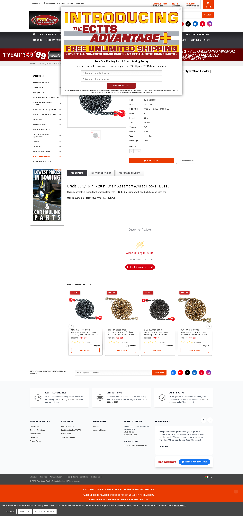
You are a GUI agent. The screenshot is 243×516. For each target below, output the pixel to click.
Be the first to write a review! (140, 267)
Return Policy (35, 437)
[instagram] (209, 24)
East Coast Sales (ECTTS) (71, 430)
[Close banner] (236, 492)
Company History (99, 430)
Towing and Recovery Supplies (43, 103)
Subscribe (159, 373)
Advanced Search (57, 477)
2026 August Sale (47, 34)
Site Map (43, 477)
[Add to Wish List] (100, 291)
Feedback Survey (67, 426)
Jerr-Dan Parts (53, 40)
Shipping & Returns (101, 173)
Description (77, 173)
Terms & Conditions (37, 430)
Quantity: (132, 146)
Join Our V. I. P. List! (200, 40)
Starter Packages (41, 152)
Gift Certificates (67, 434)
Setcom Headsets (41, 129)
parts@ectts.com (130, 435)
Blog (68, 477)
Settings (9, 511)
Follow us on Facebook (196, 462)
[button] (95, 135)
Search (207, 15)
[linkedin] (195, 24)
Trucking (37, 40)
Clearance (38, 88)
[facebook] (173, 372)
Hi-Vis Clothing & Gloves (198, 34)
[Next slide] (210, 420)
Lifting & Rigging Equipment (41, 135)
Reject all (24, 511)
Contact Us (34, 426)
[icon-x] (188, 24)
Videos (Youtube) (68, 437)
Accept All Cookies (44, 511)
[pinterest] (202, 24)
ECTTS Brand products (43, 157)
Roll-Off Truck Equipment (45, 110)
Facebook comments (129, 173)
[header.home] (34, 34)
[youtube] (180, 372)
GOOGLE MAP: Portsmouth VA (135, 446)
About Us (96, 426)
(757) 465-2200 (130, 432)
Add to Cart (85, 350)
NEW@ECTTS (38, 92)
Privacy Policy (35, 441)
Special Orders (35, 434)
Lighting (37, 147)
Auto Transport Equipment (46, 97)
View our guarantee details (69, 399)
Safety (36, 142)
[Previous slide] (203, 420)
